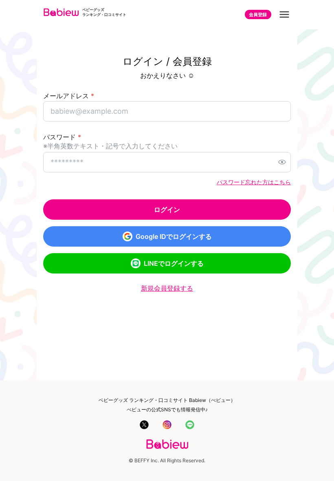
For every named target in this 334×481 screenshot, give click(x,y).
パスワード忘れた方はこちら (254, 182)
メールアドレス (68, 96)
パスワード (62, 137)
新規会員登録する (167, 288)
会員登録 (258, 14)
